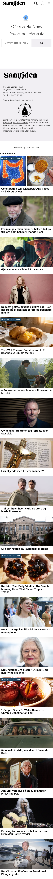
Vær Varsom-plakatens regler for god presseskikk (25, 121)
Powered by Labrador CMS (26, 147)
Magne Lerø (27, 100)
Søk (41, 43)
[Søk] (35, 3)
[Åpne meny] (47, 3)
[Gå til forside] (14, 3)
